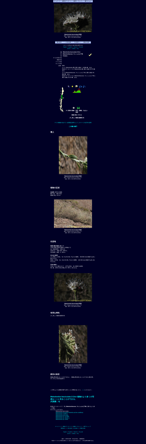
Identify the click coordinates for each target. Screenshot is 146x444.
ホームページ (58, 426)
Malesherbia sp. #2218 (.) (62, 418)
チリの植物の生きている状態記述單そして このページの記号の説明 (73, 122)
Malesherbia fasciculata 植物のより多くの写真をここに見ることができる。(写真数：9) (72, 399)
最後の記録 (82, 428)
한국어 (68, 48)
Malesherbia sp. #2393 (62, 419)
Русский (81, 47)
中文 (78, 48)
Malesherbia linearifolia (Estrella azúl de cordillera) (69, 412)
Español (70, 47)
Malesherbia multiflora (62, 414)
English (65, 47)
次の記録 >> (76, 428)
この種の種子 (73, 126)
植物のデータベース (67, 426)
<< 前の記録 (69, 428)
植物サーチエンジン (77, 426)
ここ (83, 390)
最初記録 (63, 428)
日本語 (73, 48)
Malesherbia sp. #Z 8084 (62, 416)
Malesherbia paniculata (62, 415)
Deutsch (75, 47)
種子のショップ (87, 426)
